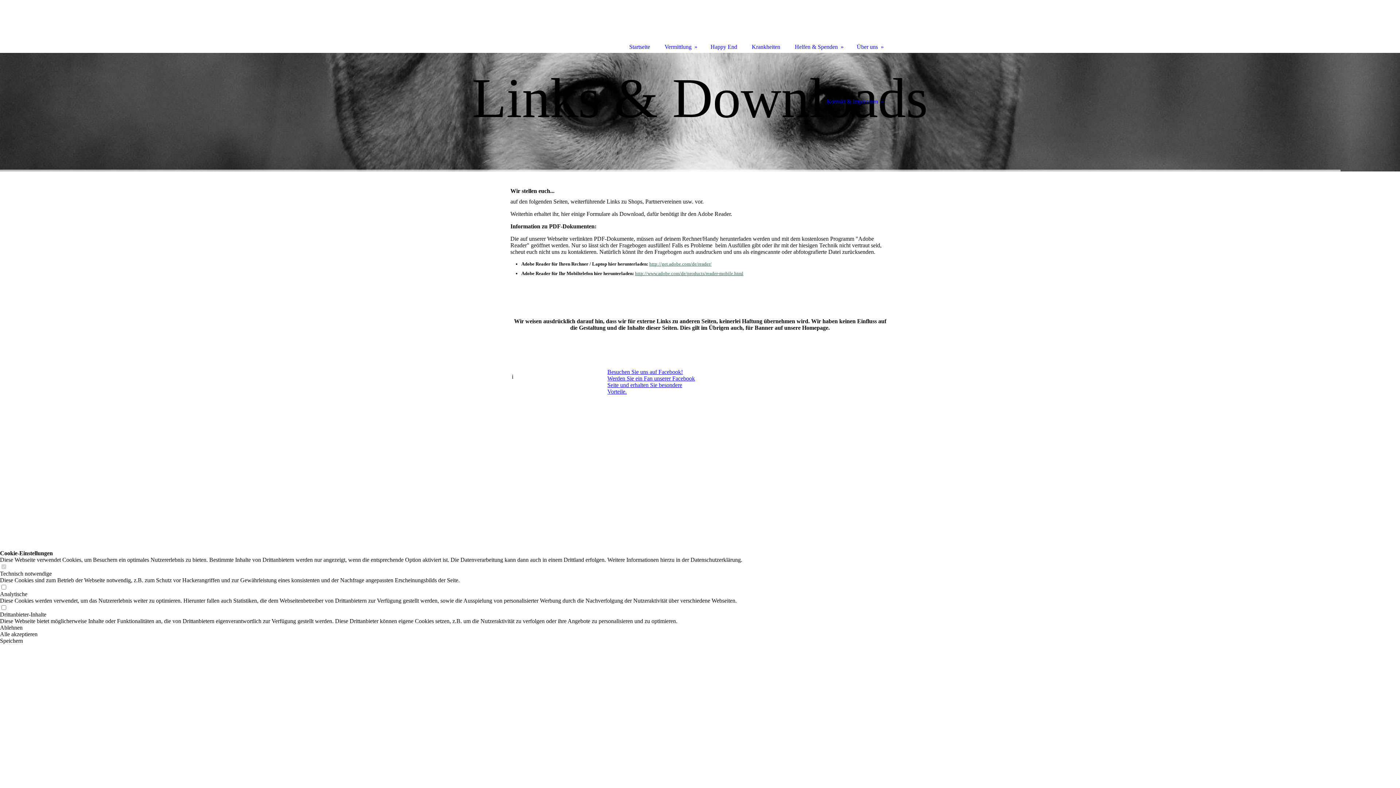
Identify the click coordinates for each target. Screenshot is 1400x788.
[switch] (3, 567)
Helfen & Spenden (816, 47)
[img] (700, 112)
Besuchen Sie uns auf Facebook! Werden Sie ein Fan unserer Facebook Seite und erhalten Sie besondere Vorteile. (651, 382)
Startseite (639, 47)
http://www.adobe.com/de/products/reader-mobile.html (689, 273)
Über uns (867, 47)
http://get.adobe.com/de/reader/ (680, 264)
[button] (371, 628)
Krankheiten (766, 47)
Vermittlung (678, 47)
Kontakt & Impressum (852, 101)
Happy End (724, 47)
